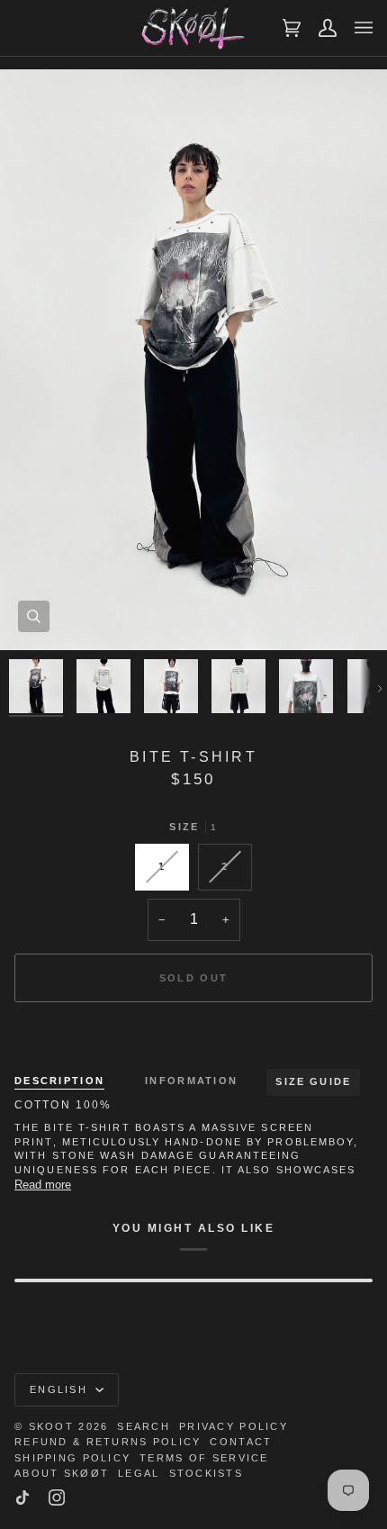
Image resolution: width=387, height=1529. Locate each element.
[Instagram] (57, 1497)
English (61, 1389)
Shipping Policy (72, 1457)
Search (143, 1426)
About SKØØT (61, 1473)
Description (59, 1080)
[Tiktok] (22, 1497)
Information (191, 1080)
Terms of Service (204, 1457)
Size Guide (313, 1081)
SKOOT (51, 1426)
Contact (241, 1441)
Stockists (206, 1473)
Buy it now (194, 1040)
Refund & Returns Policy (107, 1441)
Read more (42, 1184)
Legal (138, 1473)
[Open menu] (355, 28)
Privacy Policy (233, 1426)
